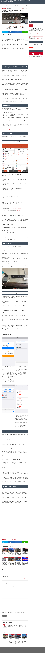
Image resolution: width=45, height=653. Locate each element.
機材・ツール (14, 539)
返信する (26, 578)
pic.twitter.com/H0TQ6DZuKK (16, 208)
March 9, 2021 (18, 210)
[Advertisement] (15, 56)
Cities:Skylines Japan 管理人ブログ (9, 1)
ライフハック (9, 539)
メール (3, 604)
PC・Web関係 (4, 8)
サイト (3, 608)
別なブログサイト (38, 38)
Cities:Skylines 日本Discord (37, 33)
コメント (3, 589)
